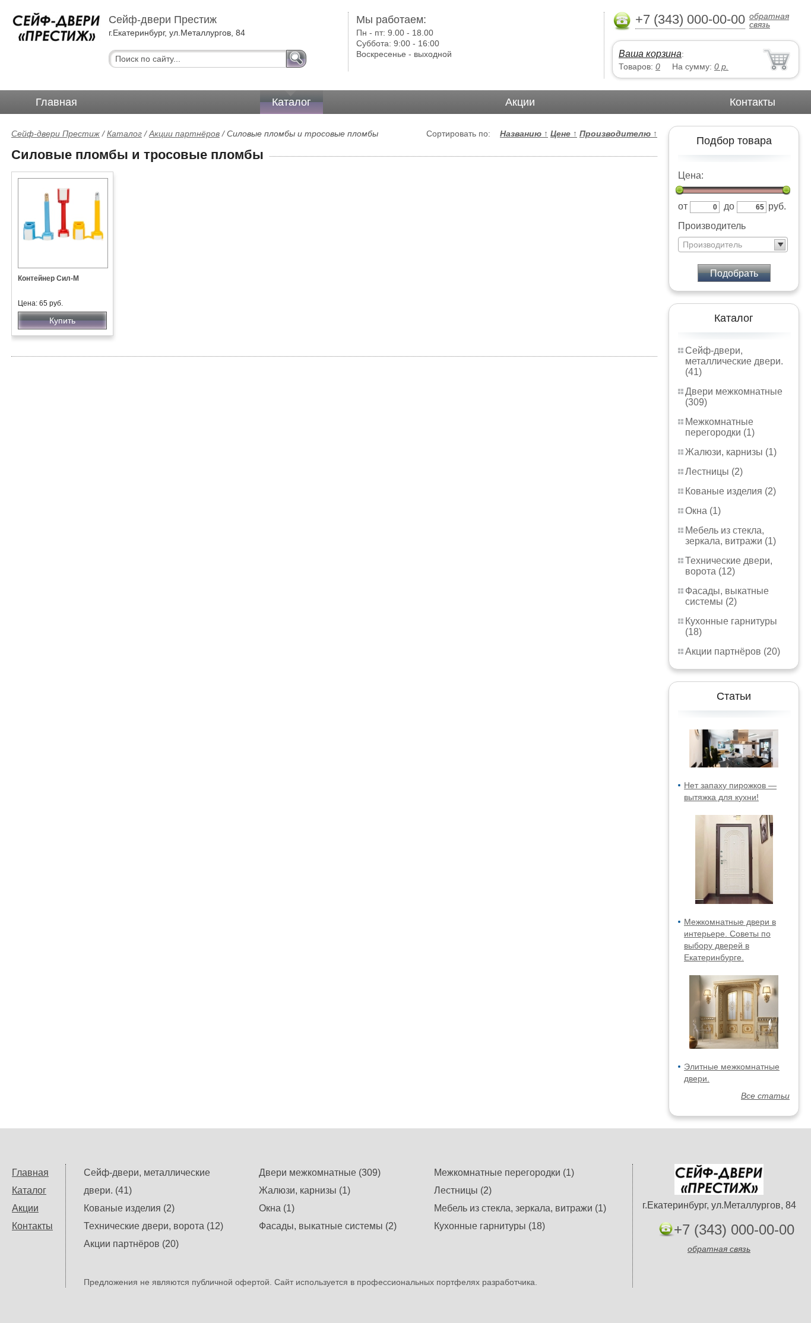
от (683, 206)
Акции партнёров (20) (732, 651)
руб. (777, 206)
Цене (563, 133)
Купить (62, 320)
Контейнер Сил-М (48, 278)
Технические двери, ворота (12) (728, 566)
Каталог (291, 102)
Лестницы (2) (714, 472)
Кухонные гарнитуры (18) (489, 1226)
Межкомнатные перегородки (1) (720, 427)
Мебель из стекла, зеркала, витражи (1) (730, 535)
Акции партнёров (184, 133)
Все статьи (765, 1095)
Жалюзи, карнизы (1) (731, 452)
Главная (56, 102)
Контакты (752, 102)
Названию (524, 133)
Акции (520, 102)
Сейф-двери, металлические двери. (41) (734, 361)
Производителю (618, 133)
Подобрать (734, 273)
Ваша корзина (650, 54)
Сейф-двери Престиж (55, 133)
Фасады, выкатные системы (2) (727, 596)
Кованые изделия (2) (730, 491)
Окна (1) (703, 511)
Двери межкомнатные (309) (320, 1172)
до (729, 206)
